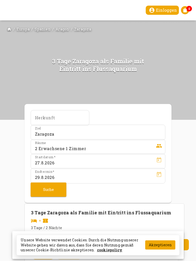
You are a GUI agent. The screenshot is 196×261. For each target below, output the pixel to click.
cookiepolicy (109, 249)
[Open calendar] (159, 161)
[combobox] (60, 119)
